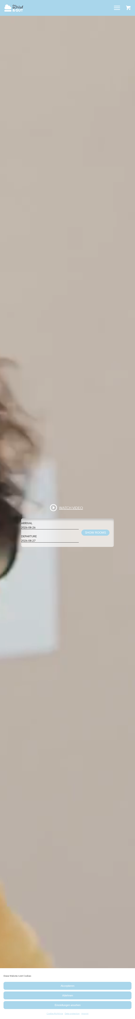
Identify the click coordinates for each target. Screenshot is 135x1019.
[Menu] (115, 8)
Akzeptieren (67, 985)
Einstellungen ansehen (68, 1005)
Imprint (84, 1013)
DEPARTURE (29, 536)
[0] (128, 8)
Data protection (72, 1013)
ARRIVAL (26, 523)
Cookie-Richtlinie (55, 1013)
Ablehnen (67, 995)
